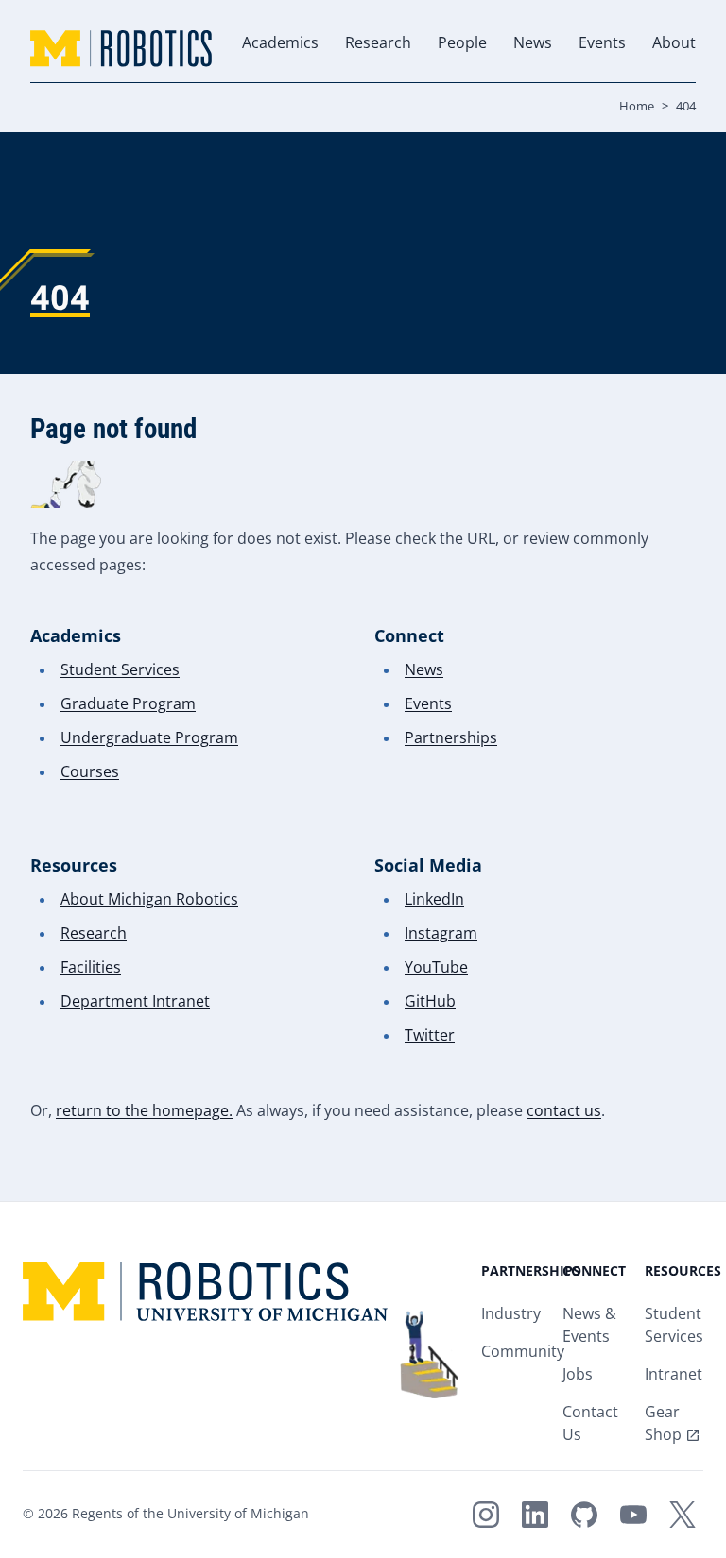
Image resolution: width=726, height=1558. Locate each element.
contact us (564, 1112)
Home (636, 106)
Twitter (430, 1036)
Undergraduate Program (149, 739)
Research (378, 44)
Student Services (120, 671)
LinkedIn (434, 900)
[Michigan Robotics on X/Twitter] (682, 1514)
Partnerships (451, 739)
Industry (511, 1315)
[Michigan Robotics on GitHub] (584, 1514)
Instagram (441, 934)
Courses (89, 773)
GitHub (430, 1002)
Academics (280, 44)
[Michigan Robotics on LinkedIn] (535, 1514)
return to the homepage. (144, 1112)
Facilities (90, 968)
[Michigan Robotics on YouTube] (633, 1514)
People (462, 44)
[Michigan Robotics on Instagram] (486, 1514)
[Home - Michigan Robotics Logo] (121, 48)
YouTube (436, 968)
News (532, 44)
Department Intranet (135, 1002)
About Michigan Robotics (149, 900)
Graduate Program (128, 705)
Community (522, 1353)
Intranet (673, 1375)
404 (686, 106)
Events (602, 44)
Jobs (577, 1375)
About (674, 44)
